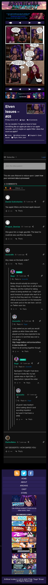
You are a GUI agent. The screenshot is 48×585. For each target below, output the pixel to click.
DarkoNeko (10, 442)
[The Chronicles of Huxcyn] (24, 560)
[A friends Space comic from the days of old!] (24, 550)
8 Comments (33, 120)
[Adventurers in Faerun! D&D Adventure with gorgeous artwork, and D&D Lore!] (24, 571)
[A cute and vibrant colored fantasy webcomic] (24, 539)
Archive (24, 485)
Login (43, 157)
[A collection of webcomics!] (24, 544)
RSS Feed (17, 473)
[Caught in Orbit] (24, 566)
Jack (24, 137)
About (24, 482)
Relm (20, 137)
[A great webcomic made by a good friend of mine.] (24, 518)
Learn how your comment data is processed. (23, 176)
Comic (9, 135)
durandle (25, 279)
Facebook (30, 473)
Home (24, 478)
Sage (23, 120)
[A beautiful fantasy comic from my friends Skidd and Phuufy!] (24, 555)
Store (24, 492)
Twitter (24, 473)
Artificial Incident (20, 135)
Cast (24, 489)
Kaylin (16, 137)
